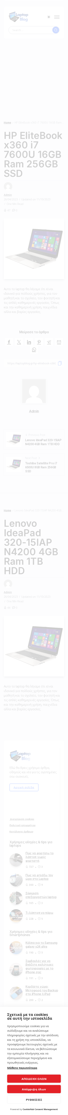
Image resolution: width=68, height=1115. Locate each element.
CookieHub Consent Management (40, 1109)
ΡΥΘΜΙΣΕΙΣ (34, 1100)
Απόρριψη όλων (34, 1089)
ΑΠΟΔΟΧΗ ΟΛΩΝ (34, 1079)
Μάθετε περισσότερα (22, 1068)
